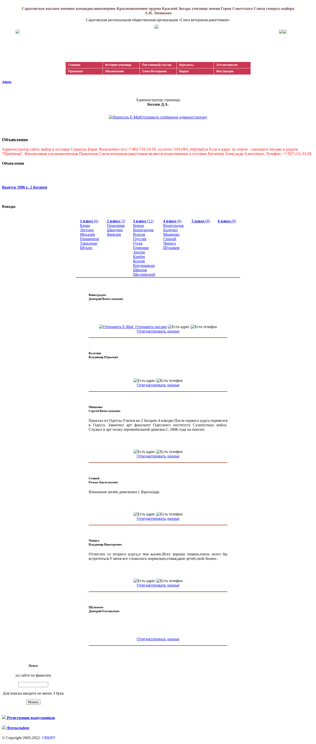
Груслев (139, 239)
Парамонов (89, 239)
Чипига (169, 243)
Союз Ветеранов (154, 71)
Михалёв (87, 234)
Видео (184, 71)
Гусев (137, 243)
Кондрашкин (144, 265)
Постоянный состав (156, 65)
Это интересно (227, 65)
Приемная (75, 71)
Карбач (139, 257)
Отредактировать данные (158, 331)
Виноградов (143, 230)
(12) (143, 221)
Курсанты (186, 65)
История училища (118, 65)
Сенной (169, 239)
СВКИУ (48, 738)
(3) (116, 221)
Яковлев (114, 234)
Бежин (138, 225)
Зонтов (139, 252)
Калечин (170, 230)
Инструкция (225, 71)
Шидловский (144, 274)
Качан (85, 225)
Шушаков (171, 248)
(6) (89, 221)
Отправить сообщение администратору (174, 117)
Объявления (114, 71)
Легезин (87, 230)
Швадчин (115, 230)
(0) (201, 221)
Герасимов (116, 225)
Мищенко (171, 234)
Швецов (140, 270)
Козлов (139, 261)
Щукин (86, 248)
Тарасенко (88, 243)
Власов (139, 234)
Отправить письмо (150, 327)
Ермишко (141, 248)
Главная (74, 65)
